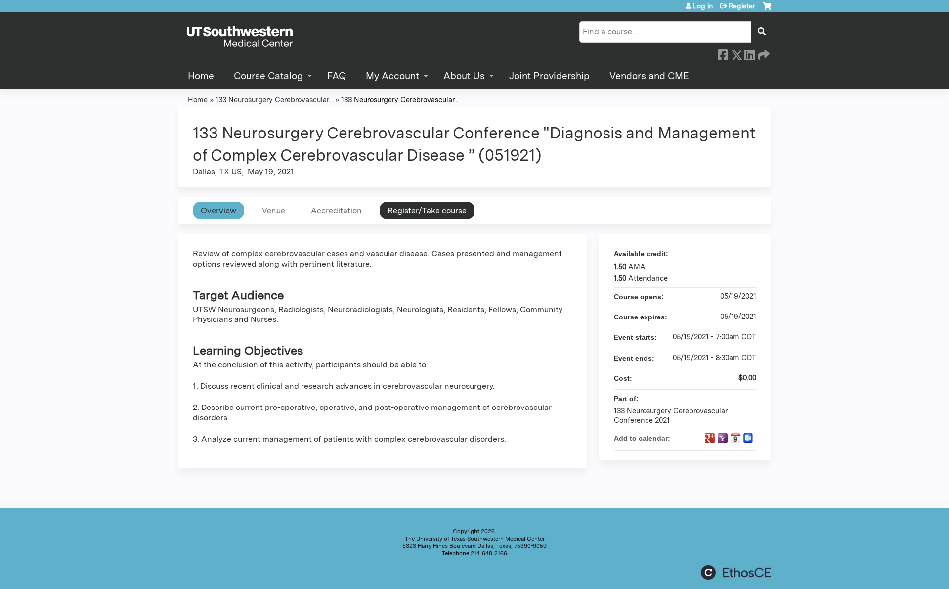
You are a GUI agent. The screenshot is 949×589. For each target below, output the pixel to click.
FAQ (336, 76)
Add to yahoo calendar (723, 438)
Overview (218, 210)
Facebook (723, 53)
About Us (464, 76)
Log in (703, 5)
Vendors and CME (649, 76)
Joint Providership (549, 76)
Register (742, 5)
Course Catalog (268, 76)
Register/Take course (427, 210)
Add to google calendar (710, 438)
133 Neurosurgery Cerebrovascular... (274, 99)
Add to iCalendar (735, 438)
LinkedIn (749, 53)
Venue (273, 210)
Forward (763, 53)
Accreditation (336, 210)
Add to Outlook (748, 438)
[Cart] (767, 9)
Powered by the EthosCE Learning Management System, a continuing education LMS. (736, 572)
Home (201, 76)
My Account (392, 76)
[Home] (240, 37)
